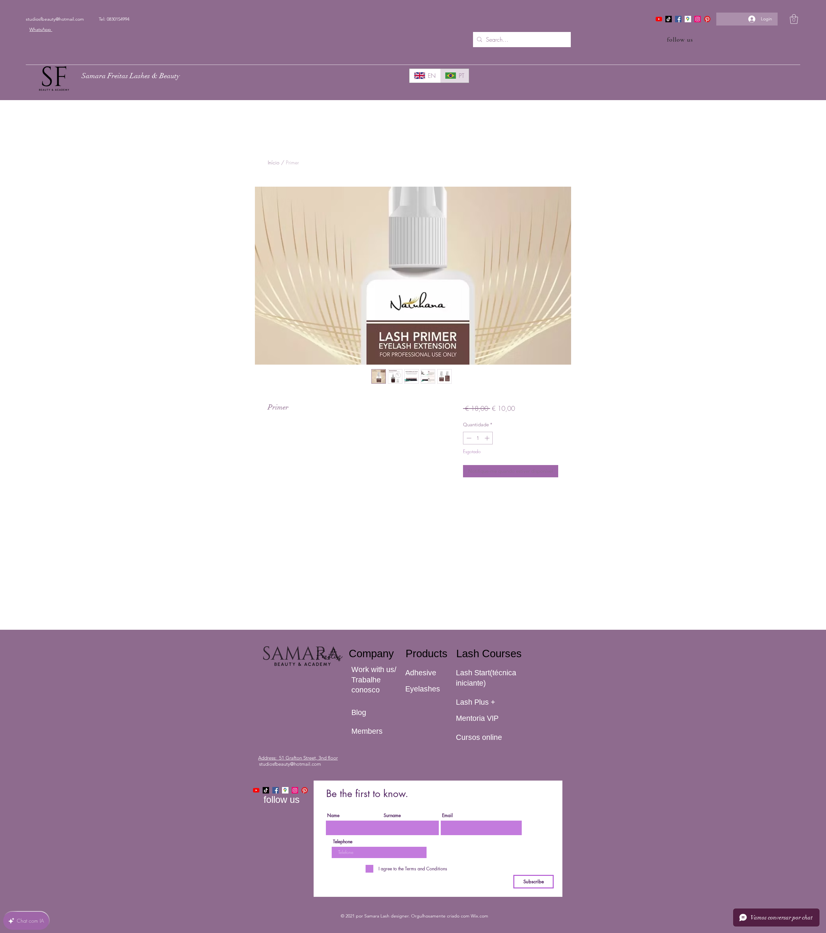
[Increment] (487, 438)
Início (273, 162)
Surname (392, 815)
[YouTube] (659, 19)
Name (333, 815)
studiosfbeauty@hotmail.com (55, 19)
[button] (794, 19)
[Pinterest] (707, 19)
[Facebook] (678, 19)
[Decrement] (468, 438)
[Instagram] (697, 19)
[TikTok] (668, 19)
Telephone (342, 841)
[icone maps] (688, 19)
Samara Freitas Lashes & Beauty (131, 75)
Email (447, 815)
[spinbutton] (478, 438)
